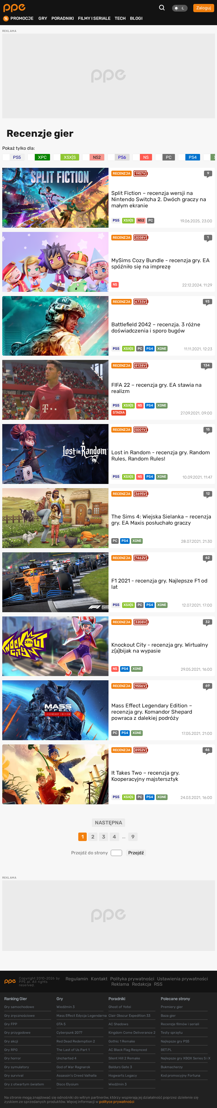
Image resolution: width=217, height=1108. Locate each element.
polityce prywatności (116, 1102)
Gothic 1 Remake (121, 1041)
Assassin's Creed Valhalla (77, 1075)
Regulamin (77, 978)
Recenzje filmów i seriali (180, 1024)
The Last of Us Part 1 (73, 1050)
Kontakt (99, 978)
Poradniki (62, 18)
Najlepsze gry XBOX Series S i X (186, 1058)
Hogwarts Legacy (122, 1075)
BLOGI (136, 18)
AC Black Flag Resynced (127, 1050)
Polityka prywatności (132, 978)
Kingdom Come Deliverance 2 (131, 1033)
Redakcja (141, 984)
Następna (108, 823)
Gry (42, 18)
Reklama (120, 984)
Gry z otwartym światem (24, 1084)
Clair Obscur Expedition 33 (129, 1016)
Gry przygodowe (17, 1033)
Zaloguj (203, 7)
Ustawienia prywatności (182, 978)
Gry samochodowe (19, 1007)
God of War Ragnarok (73, 1067)
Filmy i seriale (94, 18)
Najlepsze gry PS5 (175, 1041)
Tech (120, 18)
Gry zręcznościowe (19, 1016)
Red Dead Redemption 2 (76, 1041)
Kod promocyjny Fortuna (180, 1075)
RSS (158, 984)
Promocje (21, 18)
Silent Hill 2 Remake (124, 1058)
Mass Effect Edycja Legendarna (82, 1016)
